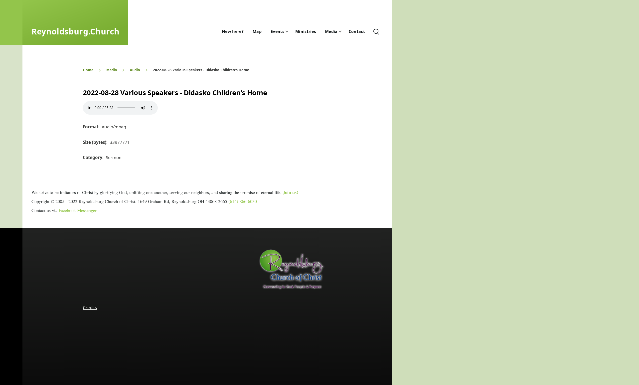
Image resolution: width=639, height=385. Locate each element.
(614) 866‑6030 (242, 201)
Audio (135, 69)
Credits (90, 307)
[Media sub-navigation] (343, 31)
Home (88, 69)
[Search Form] (376, 31)
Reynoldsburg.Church (75, 31)
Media (111, 69)
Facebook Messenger (78, 210)
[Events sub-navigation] (289, 31)
